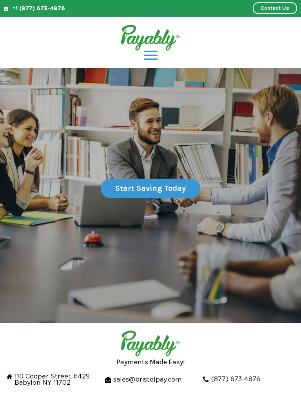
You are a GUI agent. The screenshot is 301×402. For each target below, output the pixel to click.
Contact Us (275, 8)
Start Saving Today (150, 188)
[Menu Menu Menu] (151, 55)
